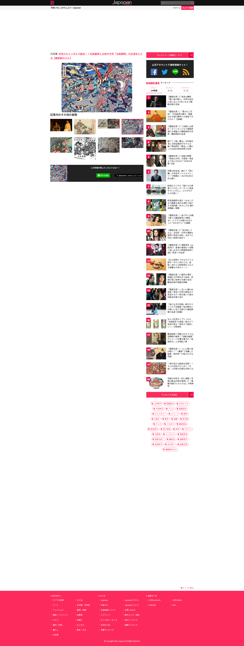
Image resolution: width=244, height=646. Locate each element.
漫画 (175, 418)
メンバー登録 (187, 7)
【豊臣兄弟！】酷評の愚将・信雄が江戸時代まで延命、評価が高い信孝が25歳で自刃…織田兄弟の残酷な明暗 (180, 278)
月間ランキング (107, 629)
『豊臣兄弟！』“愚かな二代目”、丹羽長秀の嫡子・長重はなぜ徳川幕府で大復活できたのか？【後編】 (180, 115)
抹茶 (177, 429)
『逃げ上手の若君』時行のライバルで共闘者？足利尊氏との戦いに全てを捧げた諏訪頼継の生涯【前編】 (180, 308)
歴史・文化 (81, 629)
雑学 (185, 413)
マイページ (105, 615)
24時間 (154, 89)
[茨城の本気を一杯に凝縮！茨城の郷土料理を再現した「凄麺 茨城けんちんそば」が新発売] (156, 383)
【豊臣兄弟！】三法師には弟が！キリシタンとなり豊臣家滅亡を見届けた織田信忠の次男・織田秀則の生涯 (180, 130)
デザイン (188, 429)
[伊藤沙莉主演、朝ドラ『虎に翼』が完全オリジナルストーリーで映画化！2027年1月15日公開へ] (156, 175)
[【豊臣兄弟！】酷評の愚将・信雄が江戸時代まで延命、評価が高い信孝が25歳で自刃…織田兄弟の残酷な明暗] (156, 279)
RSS (186, 72)
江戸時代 (157, 403)
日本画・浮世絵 (83, 605)
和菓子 (79, 620)
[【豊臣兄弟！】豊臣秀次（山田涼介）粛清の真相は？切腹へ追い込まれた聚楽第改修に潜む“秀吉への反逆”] (156, 250)
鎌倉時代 (183, 439)
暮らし (55, 629)
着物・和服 (81, 610)
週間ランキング (131, 625)
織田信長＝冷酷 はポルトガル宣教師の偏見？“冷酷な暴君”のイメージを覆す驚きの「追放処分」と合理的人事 (180, 337)
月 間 (185, 89)
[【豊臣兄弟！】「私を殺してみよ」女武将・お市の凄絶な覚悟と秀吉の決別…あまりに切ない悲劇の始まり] (156, 235)
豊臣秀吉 (183, 434)
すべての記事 (58, 600)
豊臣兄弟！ (159, 439)
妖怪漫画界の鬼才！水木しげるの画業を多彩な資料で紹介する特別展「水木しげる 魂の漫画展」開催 (180, 204)
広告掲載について (108, 610)
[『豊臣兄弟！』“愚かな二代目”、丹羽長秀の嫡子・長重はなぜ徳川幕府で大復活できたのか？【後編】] (156, 116)
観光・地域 (57, 625)
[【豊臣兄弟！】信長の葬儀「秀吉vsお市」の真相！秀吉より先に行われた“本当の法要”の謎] (156, 161)
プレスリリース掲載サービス (169, 55)
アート (55, 605)
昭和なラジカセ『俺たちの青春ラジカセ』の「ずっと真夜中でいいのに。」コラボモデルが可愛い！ (180, 189)
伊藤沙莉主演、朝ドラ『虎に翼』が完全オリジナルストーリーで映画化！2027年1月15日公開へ (180, 174)
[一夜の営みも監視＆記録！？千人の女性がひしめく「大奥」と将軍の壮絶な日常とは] (156, 368)
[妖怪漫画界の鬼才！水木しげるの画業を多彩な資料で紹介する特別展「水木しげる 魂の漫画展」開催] (156, 205)
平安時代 (159, 408)
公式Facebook (154, 72)
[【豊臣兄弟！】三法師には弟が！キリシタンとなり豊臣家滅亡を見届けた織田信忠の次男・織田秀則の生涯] (156, 131)
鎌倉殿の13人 (171, 449)
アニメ (171, 408)
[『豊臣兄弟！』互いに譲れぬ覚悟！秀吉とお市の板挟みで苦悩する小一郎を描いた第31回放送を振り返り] (156, 294)
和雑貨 (79, 615)
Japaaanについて (132, 605)
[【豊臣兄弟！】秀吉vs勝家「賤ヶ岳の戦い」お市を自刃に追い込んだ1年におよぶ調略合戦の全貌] (156, 101)
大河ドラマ (183, 403)
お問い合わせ (130, 610)
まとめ (79, 600)
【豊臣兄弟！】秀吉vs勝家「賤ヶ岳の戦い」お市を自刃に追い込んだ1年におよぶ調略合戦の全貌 (180, 100)
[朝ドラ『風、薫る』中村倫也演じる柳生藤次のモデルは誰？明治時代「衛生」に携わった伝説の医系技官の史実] (156, 146)
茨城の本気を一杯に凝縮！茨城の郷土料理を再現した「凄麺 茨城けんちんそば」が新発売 (180, 382)
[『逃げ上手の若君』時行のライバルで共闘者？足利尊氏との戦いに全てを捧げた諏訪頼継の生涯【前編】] (156, 309)
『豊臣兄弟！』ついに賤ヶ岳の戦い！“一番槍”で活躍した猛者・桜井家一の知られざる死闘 (180, 352)
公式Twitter (165, 72)
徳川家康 (166, 429)
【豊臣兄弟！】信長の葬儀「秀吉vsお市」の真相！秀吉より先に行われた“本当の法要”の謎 (180, 159)
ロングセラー (160, 413)
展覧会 (172, 439)
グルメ (55, 620)
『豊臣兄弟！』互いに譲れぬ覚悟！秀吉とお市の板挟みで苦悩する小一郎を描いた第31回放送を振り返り (180, 293)
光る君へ (171, 444)
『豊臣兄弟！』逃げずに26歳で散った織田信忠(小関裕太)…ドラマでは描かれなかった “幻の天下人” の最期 (180, 219)
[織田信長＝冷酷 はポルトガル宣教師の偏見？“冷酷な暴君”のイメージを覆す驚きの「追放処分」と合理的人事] (156, 339)
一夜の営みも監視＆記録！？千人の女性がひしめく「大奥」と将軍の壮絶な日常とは (180, 366)
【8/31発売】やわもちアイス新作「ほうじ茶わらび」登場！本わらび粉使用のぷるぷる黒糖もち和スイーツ (180, 263)
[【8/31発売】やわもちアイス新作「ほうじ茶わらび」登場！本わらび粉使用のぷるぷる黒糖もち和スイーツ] (156, 264)
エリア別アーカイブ (109, 620)
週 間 (170, 89)
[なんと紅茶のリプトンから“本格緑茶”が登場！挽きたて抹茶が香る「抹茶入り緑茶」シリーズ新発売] (156, 324)
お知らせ (104, 605)
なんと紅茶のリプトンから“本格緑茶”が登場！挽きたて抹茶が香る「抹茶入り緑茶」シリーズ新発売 (180, 322)
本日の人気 (105, 625)
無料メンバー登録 (132, 615)
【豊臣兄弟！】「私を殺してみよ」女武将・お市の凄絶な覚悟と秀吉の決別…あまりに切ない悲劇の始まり (180, 234)
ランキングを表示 (169, 394)
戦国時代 (170, 403)
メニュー (52, 3)
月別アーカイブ (131, 620)
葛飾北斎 (183, 444)
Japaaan (122, 2)
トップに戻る (188, 587)
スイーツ (174, 413)
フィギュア (170, 434)
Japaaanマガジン (132, 600)
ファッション (58, 610)
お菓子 (157, 418)
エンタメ (80, 625)
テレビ (158, 424)
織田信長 (182, 424)
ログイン (177, 7)
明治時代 (154, 429)
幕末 (166, 418)
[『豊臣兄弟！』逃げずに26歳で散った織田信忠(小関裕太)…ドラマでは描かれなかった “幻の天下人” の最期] (156, 220)
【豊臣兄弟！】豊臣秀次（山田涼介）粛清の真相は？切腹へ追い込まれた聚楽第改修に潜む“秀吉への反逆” (180, 248)
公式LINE (175, 72)
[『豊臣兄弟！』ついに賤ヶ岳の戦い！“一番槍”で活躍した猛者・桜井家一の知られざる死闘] (156, 353)
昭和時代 (158, 444)
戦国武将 (182, 408)
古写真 (55, 634)
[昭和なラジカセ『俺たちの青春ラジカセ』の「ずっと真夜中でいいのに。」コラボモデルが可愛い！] (156, 190)
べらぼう (170, 424)
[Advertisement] (73, 30)
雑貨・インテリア (60, 615)
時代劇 (185, 418)
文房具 (157, 434)
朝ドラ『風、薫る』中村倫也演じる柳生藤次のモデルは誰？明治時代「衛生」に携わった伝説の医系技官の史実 (180, 145)
